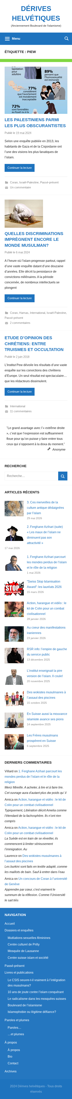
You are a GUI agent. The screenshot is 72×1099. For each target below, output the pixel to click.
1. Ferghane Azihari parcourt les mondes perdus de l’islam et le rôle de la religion (47, 562)
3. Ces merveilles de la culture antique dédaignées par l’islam (45, 508)
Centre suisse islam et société (28, 957)
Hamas (23, 312)
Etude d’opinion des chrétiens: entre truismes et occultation (34, 343)
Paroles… (14, 1027)
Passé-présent (49, 182)
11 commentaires (21, 411)
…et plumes (16, 1034)
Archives (11, 1071)
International (37, 312)
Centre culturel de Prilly (24, 944)
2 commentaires (20, 322)
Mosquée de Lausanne (23, 951)
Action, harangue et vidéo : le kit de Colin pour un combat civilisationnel (46, 608)
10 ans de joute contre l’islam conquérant (36, 992)
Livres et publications (19, 972)
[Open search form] (66, 38)
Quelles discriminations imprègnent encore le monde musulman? (34, 239)
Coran (14, 182)
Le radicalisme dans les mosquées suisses (37, 998)
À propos (11, 1042)
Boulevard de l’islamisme (25, 1005)
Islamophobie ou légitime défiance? (32, 1011)
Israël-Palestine (29, 182)
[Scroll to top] (65, 1092)
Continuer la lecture (19, 167)
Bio (10, 1056)
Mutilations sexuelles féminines (29, 937)
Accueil (10, 923)
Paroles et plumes (17, 1020)
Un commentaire (20, 187)
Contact (13, 1063)
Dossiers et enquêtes (19, 930)
